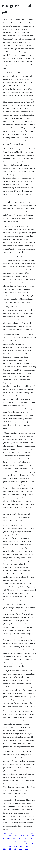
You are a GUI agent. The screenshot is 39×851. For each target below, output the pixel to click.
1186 (22, 836)
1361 (10, 833)
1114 (31, 841)
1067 (15, 841)
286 (32, 833)
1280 (21, 844)
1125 (30, 838)
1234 (16, 836)
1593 (27, 844)
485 (15, 846)
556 (27, 833)
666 (15, 844)
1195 (10, 849)
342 (21, 833)
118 (16, 833)
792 (33, 844)
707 (21, 846)
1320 (20, 849)
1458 (26, 849)
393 (4, 844)
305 (33, 836)
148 (10, 841)
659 (4, 849)
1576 (10, 836)
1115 (10, 844)
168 (10, 846)
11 (19, 838)
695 (25, 841)
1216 (32, 846)
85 (15, 849)
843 (28, 836)
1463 (14, 838)
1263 (4, 833)
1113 (4, 846)
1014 (8, 838)
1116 (4, 836)
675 (25, 838)
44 (20, 841)
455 (4, 841)
